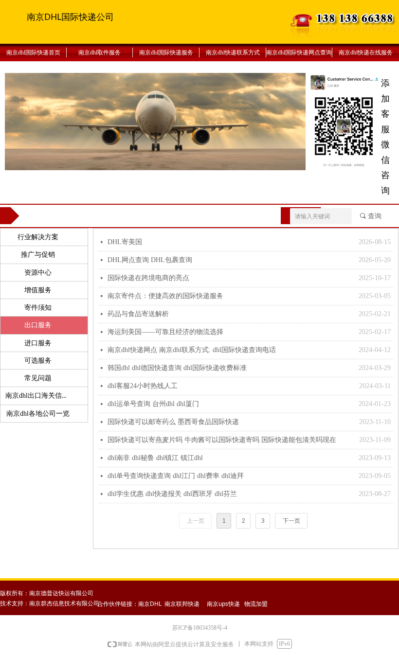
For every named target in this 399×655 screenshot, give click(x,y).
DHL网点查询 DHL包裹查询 (150, 260)
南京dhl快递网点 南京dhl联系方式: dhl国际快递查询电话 (192, 350)
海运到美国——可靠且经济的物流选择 (165, 332)
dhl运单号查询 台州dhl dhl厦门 (153, 403)
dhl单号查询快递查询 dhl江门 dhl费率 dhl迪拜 (176, 475)
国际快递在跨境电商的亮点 (148, 278)
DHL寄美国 (125, 242)
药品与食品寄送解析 (138, 314)
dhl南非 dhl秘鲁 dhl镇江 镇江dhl (155, 457)
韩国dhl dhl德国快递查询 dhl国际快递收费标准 (177, 368)
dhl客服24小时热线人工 (143, 385)
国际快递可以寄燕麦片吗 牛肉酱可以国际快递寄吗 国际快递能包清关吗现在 (222, 439)
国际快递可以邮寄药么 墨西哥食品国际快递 (173, 421)
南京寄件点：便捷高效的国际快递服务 (165, 296)
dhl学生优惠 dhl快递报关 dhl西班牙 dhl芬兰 (172, 493)
